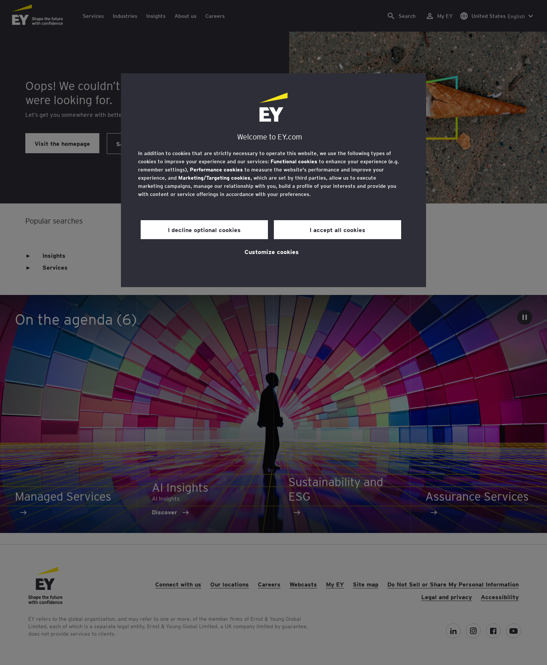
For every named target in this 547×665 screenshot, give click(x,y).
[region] (273, 180)
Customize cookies (271, 251)
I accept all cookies (337, 229)
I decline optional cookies (204, 229)
